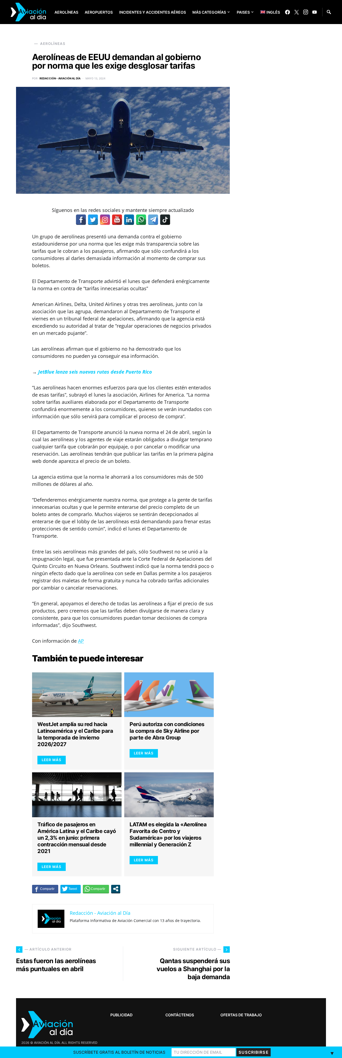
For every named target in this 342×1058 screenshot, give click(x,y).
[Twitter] (296, 12)
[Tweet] (70, 889)
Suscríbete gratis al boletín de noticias (119, 1052)
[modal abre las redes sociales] (115, 889)
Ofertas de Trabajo (241, 1015)
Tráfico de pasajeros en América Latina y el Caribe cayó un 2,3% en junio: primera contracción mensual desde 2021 (76, 837)
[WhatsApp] (141, 219)
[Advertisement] (286, 901)
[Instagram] (305, 12)
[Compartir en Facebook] (45, 889)
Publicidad (121, 1015)
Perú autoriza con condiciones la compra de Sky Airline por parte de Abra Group (167, 731)
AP (81, 641)
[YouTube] (314, 12)
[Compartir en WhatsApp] (96, 889)
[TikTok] (165, 219)
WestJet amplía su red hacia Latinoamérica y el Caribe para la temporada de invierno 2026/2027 (75, 734)
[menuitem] (266, 12)
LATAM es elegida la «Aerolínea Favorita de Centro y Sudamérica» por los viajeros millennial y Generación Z (168, 834)
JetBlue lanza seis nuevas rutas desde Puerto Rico (95, 372)
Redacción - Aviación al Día (60, 78)
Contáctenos (179, 1015)
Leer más (51, 760)
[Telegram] (153, 219)
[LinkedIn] (129, 219)
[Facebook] (287, 12)
